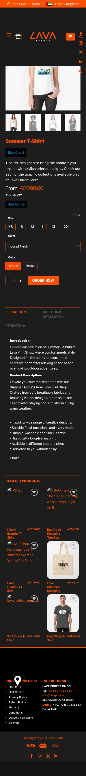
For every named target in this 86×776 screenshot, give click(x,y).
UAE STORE (16, 687)
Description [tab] (16, 312)
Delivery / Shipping (21, 717)
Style (11, 235)
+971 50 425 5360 (26, 4)
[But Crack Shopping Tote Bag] (63, 507)
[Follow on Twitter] (80, 52)
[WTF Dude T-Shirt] (23, 613)
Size (10, 218)
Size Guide (16, 204)
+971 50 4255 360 (59, 690)
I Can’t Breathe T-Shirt (14, 533)
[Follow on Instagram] (80, 43)
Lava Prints (56, 738)
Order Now (43, 280)
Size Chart (16, 152)
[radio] (11, 227)
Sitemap (14, 722)
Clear (76, 215)
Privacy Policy (18, 697)
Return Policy (17, 702)
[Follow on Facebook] (80, 34)
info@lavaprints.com (55, 695)
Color (11, 257)
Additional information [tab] (54, 314)
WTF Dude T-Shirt (16, 638)
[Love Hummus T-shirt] (23, 560)
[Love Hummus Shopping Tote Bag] (63, 560)
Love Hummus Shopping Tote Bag (54, 588)
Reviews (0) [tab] (14, 325)
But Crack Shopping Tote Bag (54, 533)
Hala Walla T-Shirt (56, 638)
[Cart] (70, 36)
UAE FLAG (49, 5)
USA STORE (16, 692)
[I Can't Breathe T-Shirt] (23, 507)
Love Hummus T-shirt (15, 586)
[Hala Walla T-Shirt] (63, 613)
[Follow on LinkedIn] (80, 62)
